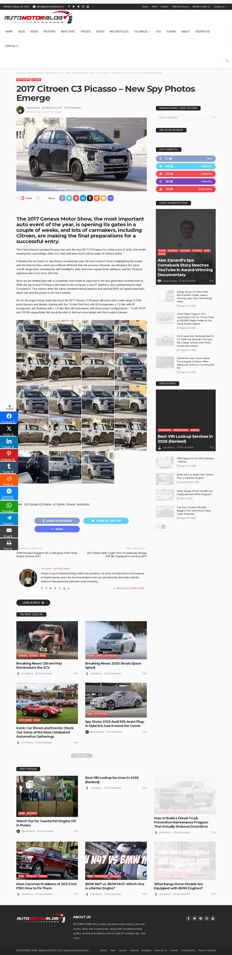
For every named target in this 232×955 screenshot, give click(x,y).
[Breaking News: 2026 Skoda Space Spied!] (116, 640)
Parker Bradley (170, 281)
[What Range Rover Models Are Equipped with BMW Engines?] (165, 495)
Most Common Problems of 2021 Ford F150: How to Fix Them (46, 886)
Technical (141, 31)
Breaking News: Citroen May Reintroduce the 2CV (39, 665)
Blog (21, 31)
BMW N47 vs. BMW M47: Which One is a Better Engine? (114, 886)
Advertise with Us (201, 6)
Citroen (36, 79)
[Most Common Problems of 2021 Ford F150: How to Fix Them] (47, 861)
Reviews (49, 31)
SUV (176, 876)
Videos (162, 254)
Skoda (91, 655)
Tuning (171, 31)
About (145, 6)
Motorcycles (119, 31)
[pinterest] (186, 174)
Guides (170, 810)
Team (154, 6)
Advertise (202, 31)
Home (9, 31)
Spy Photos (111, 655)
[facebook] (186, 158)
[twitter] (186, 166)
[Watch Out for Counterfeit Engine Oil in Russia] (47, 796)
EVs (158, 31)
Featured (197, 250)
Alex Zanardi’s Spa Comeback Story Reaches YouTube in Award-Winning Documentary (185, 267)
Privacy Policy (188, 950)
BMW (90, 876)
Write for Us (160, 950)
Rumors (23, 655)
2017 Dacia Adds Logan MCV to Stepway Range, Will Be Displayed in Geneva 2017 (117, 554)
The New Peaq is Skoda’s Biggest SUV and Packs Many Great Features (194, 510)
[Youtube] (186, 189)
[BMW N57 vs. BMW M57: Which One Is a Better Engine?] (165, 479)
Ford (21, 876)
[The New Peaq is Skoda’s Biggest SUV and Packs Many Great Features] (165, 511)
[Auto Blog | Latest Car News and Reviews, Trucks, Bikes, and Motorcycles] (41, 917)
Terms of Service (207, 950)
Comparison (165, 430)
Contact (11, 46)
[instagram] (186, 181)
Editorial (134, 950)
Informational (180, 430)
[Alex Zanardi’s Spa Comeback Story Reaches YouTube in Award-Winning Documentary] (186, 247)
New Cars (68, 31)
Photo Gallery (164, 876)
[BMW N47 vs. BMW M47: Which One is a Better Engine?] (116, 861)
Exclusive (185, 250)
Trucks (85, 31)
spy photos (82, 504)
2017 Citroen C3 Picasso (37, 504)
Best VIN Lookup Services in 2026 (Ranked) (185, 439)
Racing (162, 250)
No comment (74, 107)
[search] (227, 60)
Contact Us (219, 6)
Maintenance (192, 810)
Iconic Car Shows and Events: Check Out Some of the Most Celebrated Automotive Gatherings (45, 732)
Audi (90, 713)
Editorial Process (180, 6)
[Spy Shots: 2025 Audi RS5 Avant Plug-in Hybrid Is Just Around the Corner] (116, 700)
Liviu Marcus (27, 673)
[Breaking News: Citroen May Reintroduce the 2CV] (47, 640)
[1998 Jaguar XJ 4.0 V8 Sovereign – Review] (165, 462)
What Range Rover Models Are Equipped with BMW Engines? (178, 886)
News (34, 31)
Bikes (100, 31)
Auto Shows (23, 79)
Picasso (70, 504)
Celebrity (173, 250)
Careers (165, 6)
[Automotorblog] (38, 17)
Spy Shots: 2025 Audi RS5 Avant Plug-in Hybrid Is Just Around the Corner (115, 724)
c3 (54, 504)
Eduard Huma (33, 107)
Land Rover (162, 873)
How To (180, 810)
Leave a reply (32, 602)
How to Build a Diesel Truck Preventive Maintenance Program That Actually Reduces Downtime (181, 822)
